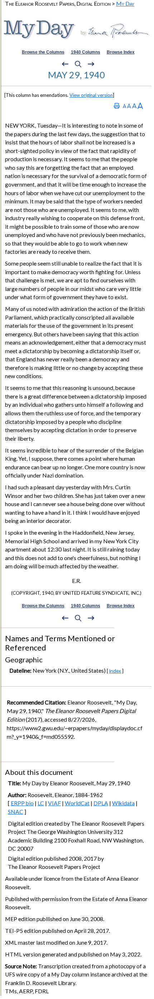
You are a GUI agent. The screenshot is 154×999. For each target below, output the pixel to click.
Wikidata (123, 803)
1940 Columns (85, 52)
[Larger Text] (140, 105)
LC (41, 803)
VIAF (54, 803)
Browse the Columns (43, 52)
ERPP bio (22, 803)
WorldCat (77, 803)
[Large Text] (134, 105)
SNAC (15, 811)
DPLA (100, 803)
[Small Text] (124, 105)
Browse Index (121, 52)
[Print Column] (117, 105)
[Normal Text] (129, 105)
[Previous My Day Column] (65, 64)
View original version (91, 95)
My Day (125, 3)
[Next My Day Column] (91, 64)
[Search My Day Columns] (78, 64)
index (115, 671)
